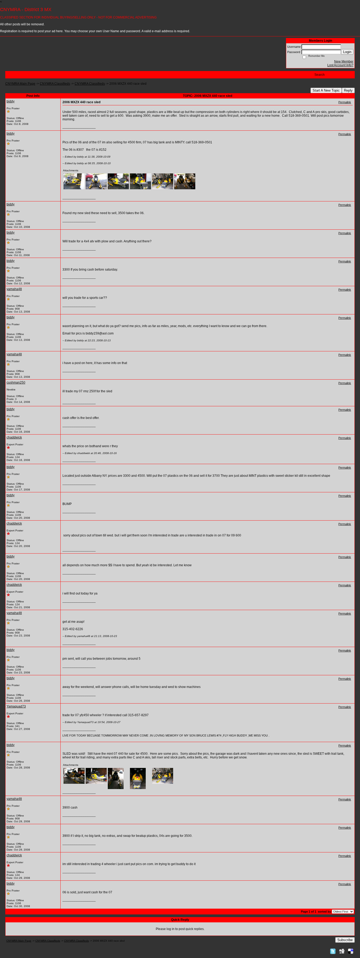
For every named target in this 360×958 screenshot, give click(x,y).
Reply (348, 90)
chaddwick (14, 437)
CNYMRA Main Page (20, 84)
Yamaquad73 (16, 706)
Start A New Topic (326, 90)
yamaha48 (14, 289)
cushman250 (16, 382)
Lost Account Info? (340, 65)
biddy (10, 101)
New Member (343, 61)
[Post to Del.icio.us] (351, 951)
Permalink (344, 102)
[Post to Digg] (342, 951)
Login (347, 52)
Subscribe (345, 940)
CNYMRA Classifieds (55, 84)
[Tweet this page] (333, 951)
